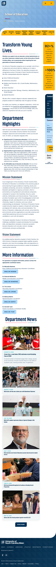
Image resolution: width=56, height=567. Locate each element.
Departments (37, 547)
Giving (19, 563)
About (3, 547)
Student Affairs (48, 547)
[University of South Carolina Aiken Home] (4, 3)
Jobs (2, 563)
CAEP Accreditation (49, 163)
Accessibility (31, 563)
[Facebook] (2, 555)
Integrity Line (13, 563)
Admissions (19, 547)
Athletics (28, 547)
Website (24, 563)
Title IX (6, 563)
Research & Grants (7, 550)
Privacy (37, 563)
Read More (21, 524)
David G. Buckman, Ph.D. (50, 129)
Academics (10, 21)
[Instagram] (6, 555)
